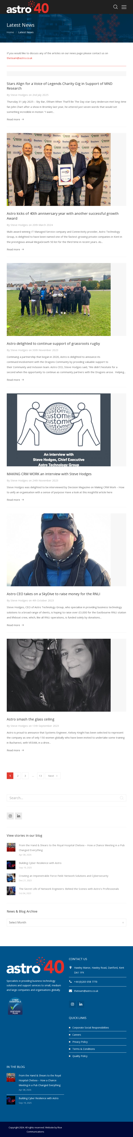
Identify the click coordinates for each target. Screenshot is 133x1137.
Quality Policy (79, 1056)
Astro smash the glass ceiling (30, 719)
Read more (13, 119)
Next (51, 775)
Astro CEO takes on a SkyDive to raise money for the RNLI (53, 594)
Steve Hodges (19, 95)
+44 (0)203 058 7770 (85, 981)
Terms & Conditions (83, 1049)
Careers (76, 1034)
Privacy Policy (80, 1041)
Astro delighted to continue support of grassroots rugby (53, 343)
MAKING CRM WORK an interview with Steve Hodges (49, 474)
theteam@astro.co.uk (19, 58)
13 (40, 775)
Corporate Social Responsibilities (90, 1027)
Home (10, 32)
